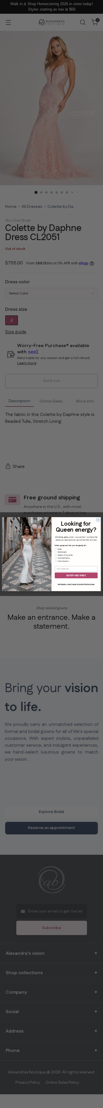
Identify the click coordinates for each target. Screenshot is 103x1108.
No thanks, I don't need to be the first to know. (76, 584)
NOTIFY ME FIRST (76, 575)
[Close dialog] (98, 519)
